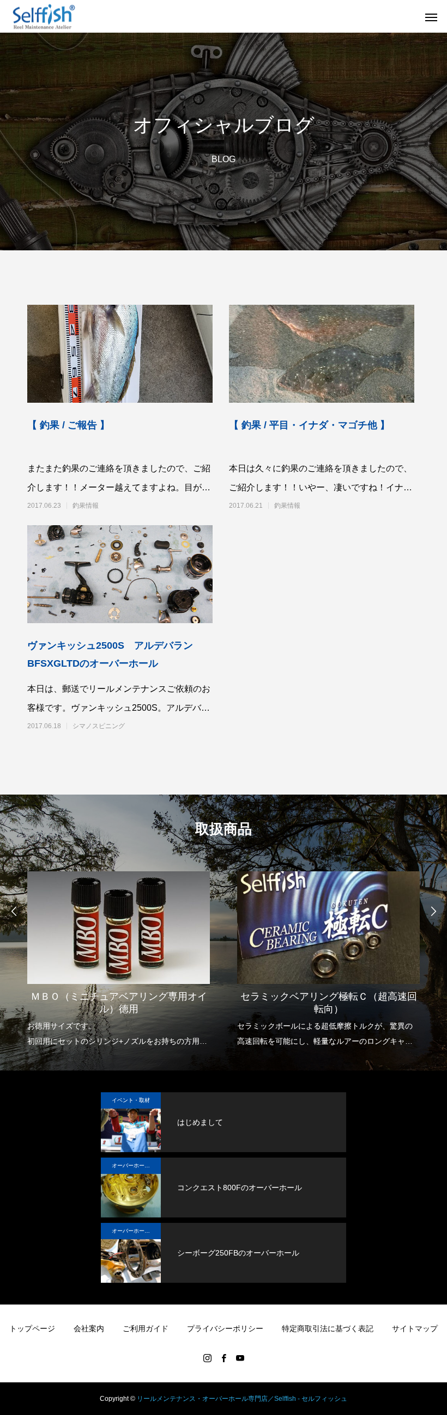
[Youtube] (239, 1357)
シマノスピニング (99, 726)
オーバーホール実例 (136, 1165)
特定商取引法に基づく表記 (327, 1328)
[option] (118, 956)
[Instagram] (207, 1357)
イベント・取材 (131, 1100)
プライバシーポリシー (225, 1328)
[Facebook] (223, 1357)
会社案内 (89, 1328)
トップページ (32, 1328)
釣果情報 (86, 505)
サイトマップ (415, 1328)
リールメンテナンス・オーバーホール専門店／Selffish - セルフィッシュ (242, 1398)
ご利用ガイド (145, 1328)
